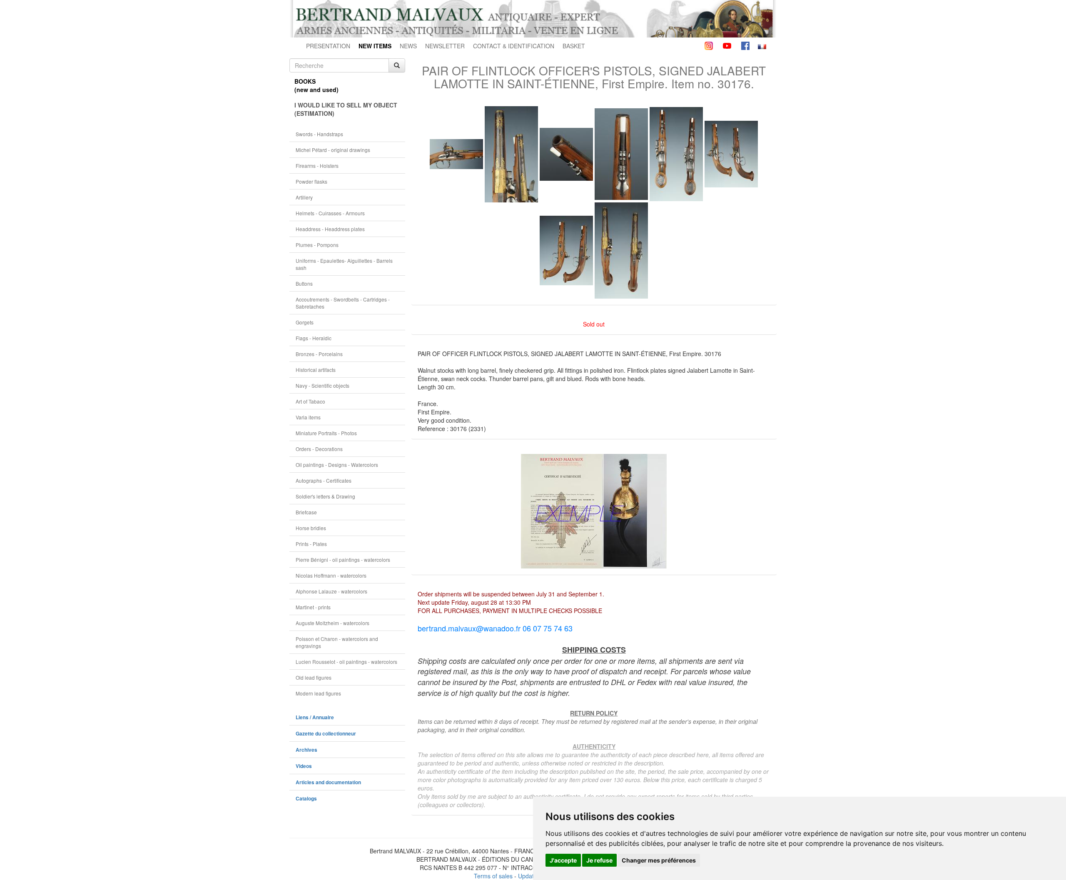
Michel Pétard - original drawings (333, 149)
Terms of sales (493, 876)
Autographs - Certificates (323, 480)
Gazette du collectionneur (326, 733)
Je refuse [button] (599, 860)
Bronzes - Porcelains (319, 353)
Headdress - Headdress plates (330, 228)
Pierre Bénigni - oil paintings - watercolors (343, 559)
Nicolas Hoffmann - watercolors (331, 575)
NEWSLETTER (445, 46)
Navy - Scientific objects (322, 385)
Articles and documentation (328, 782)
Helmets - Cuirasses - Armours (330, 213)
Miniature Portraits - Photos (326, 432)
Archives (306, 749)
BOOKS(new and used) (316, 85)
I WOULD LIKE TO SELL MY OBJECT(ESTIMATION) (345, 109)
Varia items (308, 417)
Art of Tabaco (310, 401)
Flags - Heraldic (313, 338)
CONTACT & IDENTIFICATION (513, 46)
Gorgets (305, 322)
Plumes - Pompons (317, 244)
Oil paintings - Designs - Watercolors (337, 464)
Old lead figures (313, 677)
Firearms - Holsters (317, 165)
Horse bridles (311, 527)
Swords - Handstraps (319, 133)
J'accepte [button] (563, 860)
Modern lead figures (318, 693)
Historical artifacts (316, 369)
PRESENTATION (328, 46)
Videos (304, 766)
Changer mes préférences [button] (659, 860)
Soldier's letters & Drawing (325, 496)
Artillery (304, 197)
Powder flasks (311, 181)
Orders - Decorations (319, 448)
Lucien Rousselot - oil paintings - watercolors (346, 661)
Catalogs (306, 798)
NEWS (408, 46)
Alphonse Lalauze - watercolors (331, 591)
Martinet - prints (313, 607)
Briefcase (306, 512)
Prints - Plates (311, 543)
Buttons (304, 283)
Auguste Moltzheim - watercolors (332, 622)
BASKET (574, 46)
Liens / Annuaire (315, 717)
